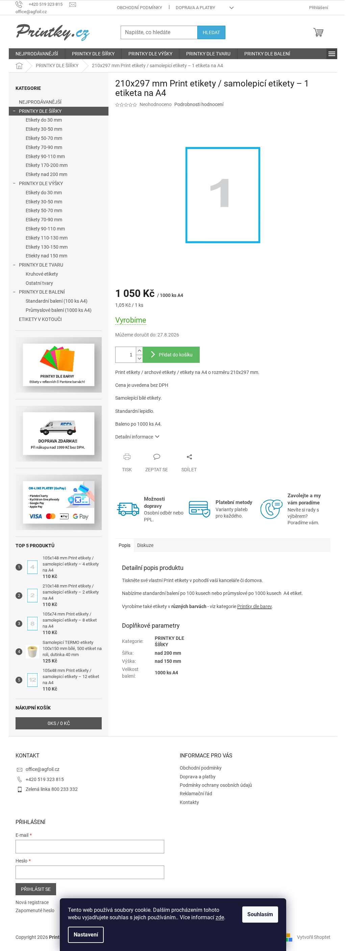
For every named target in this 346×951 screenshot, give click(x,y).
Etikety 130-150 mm (47, 247)
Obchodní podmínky (139, 7)
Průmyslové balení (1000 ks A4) (59, 310)
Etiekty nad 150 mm (46, 255)
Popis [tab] (124, 545)
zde (220, 917)
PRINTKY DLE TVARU (41, 265)
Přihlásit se (36, 889)
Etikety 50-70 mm (44, 138)
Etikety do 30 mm (44, 120)
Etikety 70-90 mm (44, 147)
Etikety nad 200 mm (46, 174)
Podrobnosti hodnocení (198, 104)
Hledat (211, 32)
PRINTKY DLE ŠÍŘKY (40, 111)
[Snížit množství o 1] (139, 358)
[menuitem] (37, 53)
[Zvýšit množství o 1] (139, 351)
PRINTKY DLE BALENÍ (42, 292)
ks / (59, 723)
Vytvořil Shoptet (313, 937)
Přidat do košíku (176, 354)
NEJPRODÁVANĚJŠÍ (40, 102)
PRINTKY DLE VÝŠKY (41, 183)
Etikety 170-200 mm (47, 165)
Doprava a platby (195, 7)
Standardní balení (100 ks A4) (57, 301)
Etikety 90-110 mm (45, 156)
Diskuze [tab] (145, 545)
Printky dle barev (254, 606)
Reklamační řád (196, 793)
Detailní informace (134, 437)
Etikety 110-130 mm (47, 238)
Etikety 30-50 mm (44, 129)
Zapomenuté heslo (35, 910)
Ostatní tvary (39, 283)
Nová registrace (32, 902)
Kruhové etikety (42, 274)
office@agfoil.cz (42, 769)
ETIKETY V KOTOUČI (40, 319)
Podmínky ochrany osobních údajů (216, 785)
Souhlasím (260, 914)
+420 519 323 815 (45, 779)
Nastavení (86, 934)
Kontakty (189, 802)
